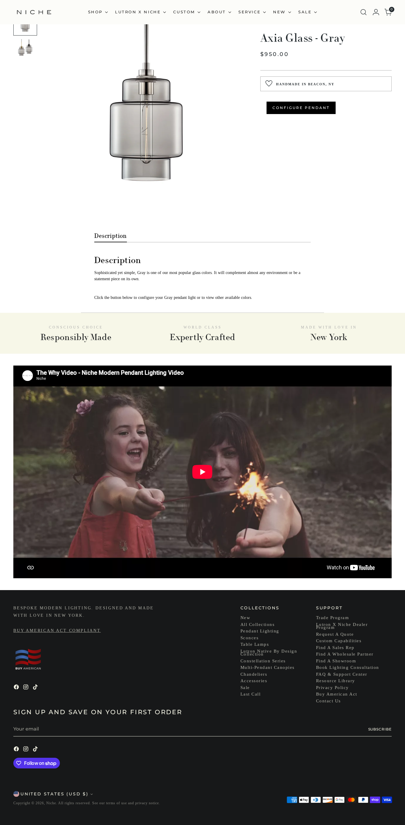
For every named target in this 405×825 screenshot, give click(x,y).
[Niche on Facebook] (16, 688)
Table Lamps (254, 644)
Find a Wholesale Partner (345, 654)
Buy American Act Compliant (57, 630)
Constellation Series (263, 661)
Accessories (253, 680)
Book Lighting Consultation (347, 667)
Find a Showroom (336, 661)
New (245, 617)
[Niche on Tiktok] (35, 688)
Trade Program (332, 617)
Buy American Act (336, 694)
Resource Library (335, 680)
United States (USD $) (54, 794)
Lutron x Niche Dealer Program (342, 626)
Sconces (249, 637)
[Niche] (34, 12)
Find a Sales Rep (335, 647)
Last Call (250, 694)
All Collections (257, 624)
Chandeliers (253, 674)
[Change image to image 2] (25, 51)
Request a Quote (335, 634)
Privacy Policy (332, 687)
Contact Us (328, 701)
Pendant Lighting (259, 631)
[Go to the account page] (376, 12)
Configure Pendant (301, 107)
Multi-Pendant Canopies (267, 667)
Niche (51, 803)
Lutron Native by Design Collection (268, 653)
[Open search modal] (363, 12)
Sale (245, 687)
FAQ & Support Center (341, 674)
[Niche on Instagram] (26, 688)
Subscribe (380, 729)
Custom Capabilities (339, 640)
